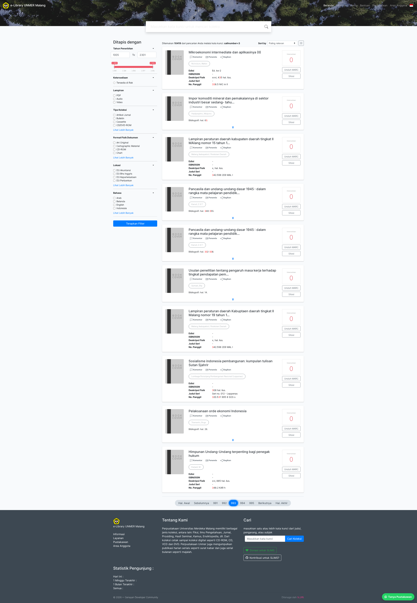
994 (242, 503)
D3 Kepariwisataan (126, 177)
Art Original (122, 142)
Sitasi (291, 76)
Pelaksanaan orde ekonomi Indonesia (217, 411)
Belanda (120, 201)
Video (119, 102)
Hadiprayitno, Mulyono (201, 113)
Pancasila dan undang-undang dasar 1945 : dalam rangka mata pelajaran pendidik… (227, 191)
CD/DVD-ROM (123, 125)
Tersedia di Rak (124, 82)
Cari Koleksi (294, 538)
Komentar (197, 57)
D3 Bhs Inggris (124, 173)
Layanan (118, 538)
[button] (233, 127)
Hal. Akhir (282, 503)
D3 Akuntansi (123, 170)
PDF (118, 95)
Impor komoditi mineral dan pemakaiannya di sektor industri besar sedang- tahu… (229, 100)
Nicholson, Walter (199, 63)
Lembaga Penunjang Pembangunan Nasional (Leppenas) (217, 376)
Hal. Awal (184, 503)
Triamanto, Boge (198, 422)
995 (251, 503)
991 (215, 503)
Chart (119, 152)
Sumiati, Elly (196, 285)
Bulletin (120, 118)
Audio (119, 98)
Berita (353, 5)
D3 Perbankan (124, 180)
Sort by (262, 43)
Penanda (213, 57)
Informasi (342, 5)
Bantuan (365, 5)
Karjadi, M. (196, 467)
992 (224, 503)
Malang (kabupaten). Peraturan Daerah (208, 154)
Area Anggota (398, 5)
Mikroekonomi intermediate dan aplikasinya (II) (225, 52)
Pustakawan (380, 5)
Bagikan (227, 57)
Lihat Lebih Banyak (123, 129)
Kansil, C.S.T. (197, 204)
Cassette (121, 121)
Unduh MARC (291, 69)
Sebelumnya (201, 503)
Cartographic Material (128, 146)
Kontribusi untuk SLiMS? (264, 557)
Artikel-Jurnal (123, 114)
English (120, 204)
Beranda (329, 5)
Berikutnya (264, 503)
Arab (119, 197)
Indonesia (121, 208)
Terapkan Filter (135, 223)
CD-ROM (121, 149)
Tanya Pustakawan (400, 596)
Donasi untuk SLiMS (262, 550)
